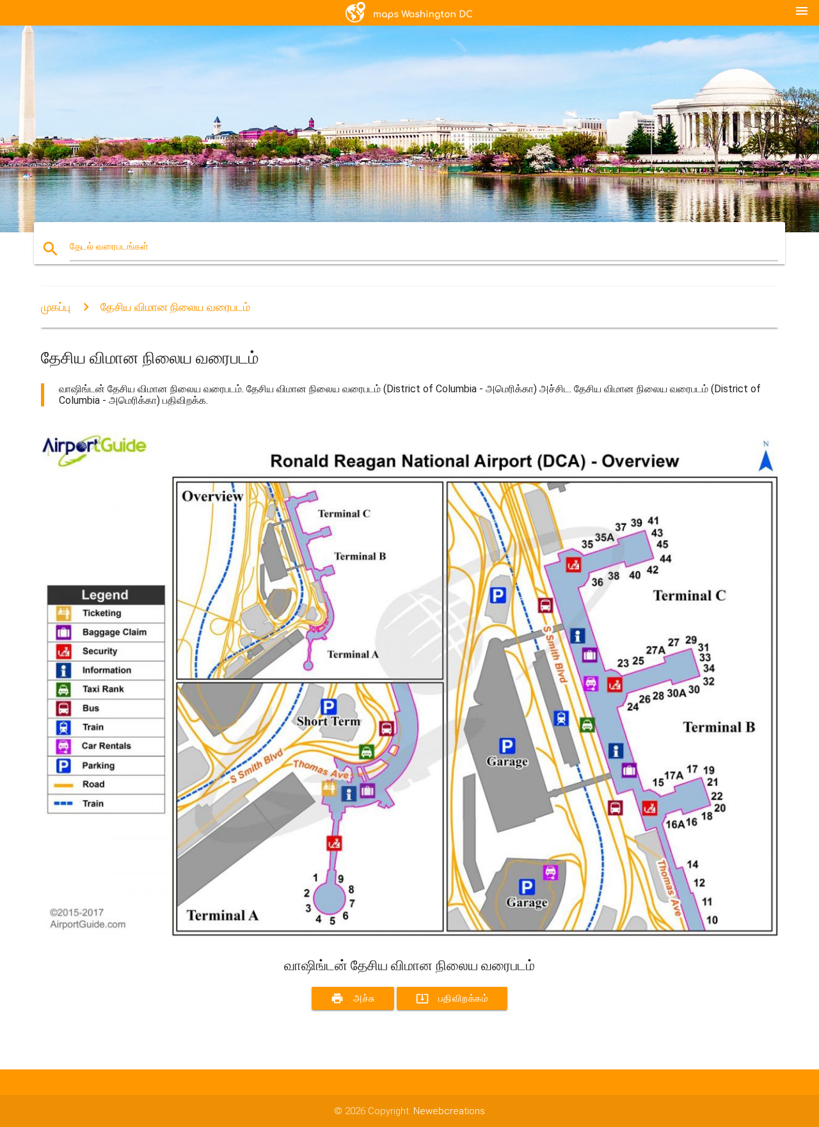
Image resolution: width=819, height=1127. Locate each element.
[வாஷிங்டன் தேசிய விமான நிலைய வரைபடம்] (409, 933)
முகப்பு (55, 307)
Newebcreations (449, 1111)
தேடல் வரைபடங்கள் (109, 246)
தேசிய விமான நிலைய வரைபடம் (175, 307)
